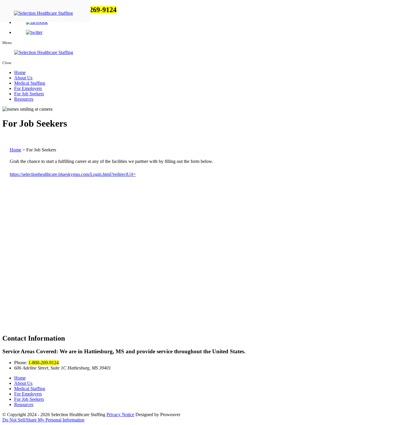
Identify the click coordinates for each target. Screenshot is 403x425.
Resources (23, 99)
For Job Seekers (29, 93)
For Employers (28, 88)
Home (20, 72)
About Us (23, 77)
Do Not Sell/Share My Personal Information (43, 419)
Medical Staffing (29, 83)
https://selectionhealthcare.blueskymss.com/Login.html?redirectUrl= (73, 174)
